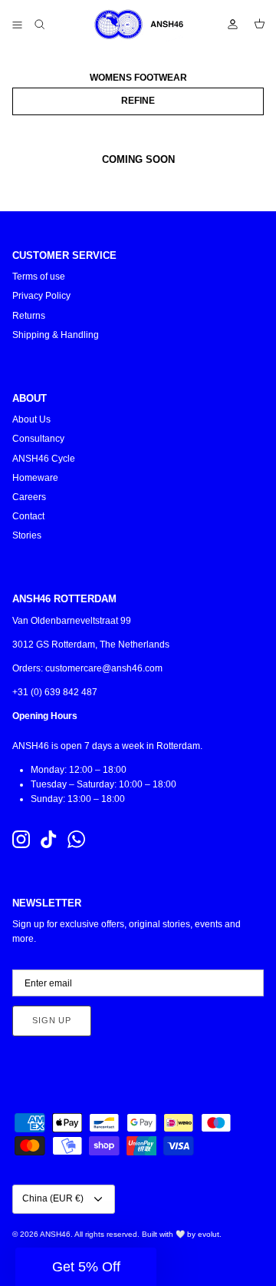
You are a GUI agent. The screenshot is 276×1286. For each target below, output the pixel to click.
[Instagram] (21, 839)
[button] (85, 1267)
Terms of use (38, 276)
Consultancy (38, 438)
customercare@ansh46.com (104, 668)
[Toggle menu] (17, 24)
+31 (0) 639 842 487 (54, 692)
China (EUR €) (53, 1198)
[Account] (225, 24)
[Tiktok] (49, 839)
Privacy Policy (41, 295)
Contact (28, 516)
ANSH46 (55, 1234)
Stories (26, 535)
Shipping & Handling (55, 335)
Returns (28, 315)
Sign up (51, 1020)
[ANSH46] (138, 24)
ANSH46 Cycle (43, 458)
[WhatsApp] (76, 839)
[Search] (50, 24)
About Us (31, 419)
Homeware (35, 477)
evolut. (210, 1234)
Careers (29, 497)
